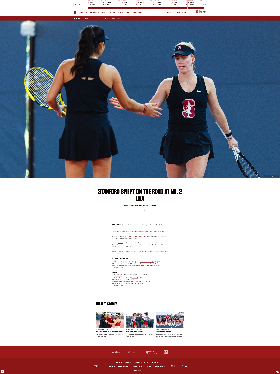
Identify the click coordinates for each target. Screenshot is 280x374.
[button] (205, 4)
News (106, 18)
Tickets (104, 12)
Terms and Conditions (137, 366)
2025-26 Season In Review (163, 332)
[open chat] (278, 372)
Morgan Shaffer (149, 265)
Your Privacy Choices (160, 366)
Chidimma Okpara (139, 265)
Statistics (99, 18)
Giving (127, 12)
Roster (93, 18)
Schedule (85, 18)
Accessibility (155, 362)
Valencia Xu (142, 236)
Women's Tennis (136, 186)
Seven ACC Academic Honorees (134, 332)
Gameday (120, 12)
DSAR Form (148, 366)
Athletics (112, 12)
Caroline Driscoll (132, 236)
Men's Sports (83, 12)
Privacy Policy (119, 362)
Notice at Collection (136, 370)
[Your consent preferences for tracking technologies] (2, 371)
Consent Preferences (123, 366)
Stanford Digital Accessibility (143, 362)
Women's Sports (94, 12)
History (113, 18)
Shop (177, 13)
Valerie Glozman (144, 262)
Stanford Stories (137, 13)
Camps (119, 18)
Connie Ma (151, 262)
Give (183, 13)
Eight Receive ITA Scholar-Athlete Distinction (109, 332)
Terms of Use (128, 362)
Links (96, 8)
